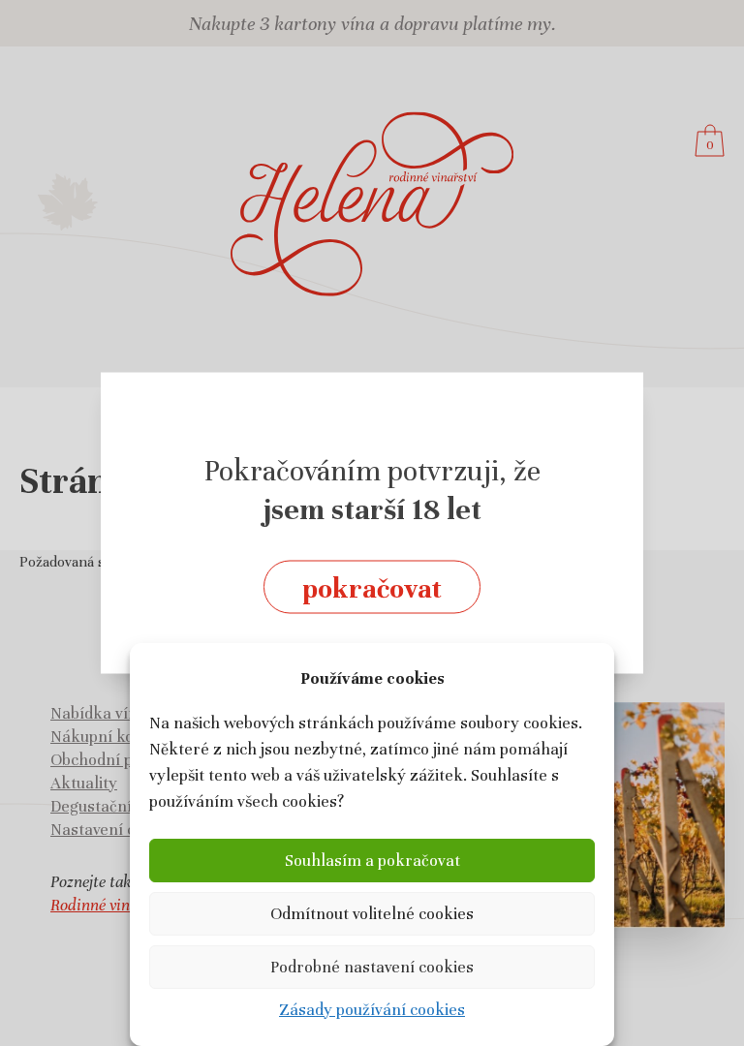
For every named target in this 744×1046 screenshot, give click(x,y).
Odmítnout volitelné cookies (372, 914)
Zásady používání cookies (372, 1010)
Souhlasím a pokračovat (372, 860)
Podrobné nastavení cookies (372, 967)
